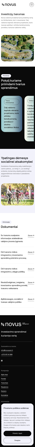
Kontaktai (4, 395)
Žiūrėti (30, 236)
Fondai (3, 379)
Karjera (3, 391)
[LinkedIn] (1, 361)
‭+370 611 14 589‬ (6, 354)
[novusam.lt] (9, 4)
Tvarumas (4, 383)
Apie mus (4, 374)
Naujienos (4, 387)
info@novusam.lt (7, 350)
